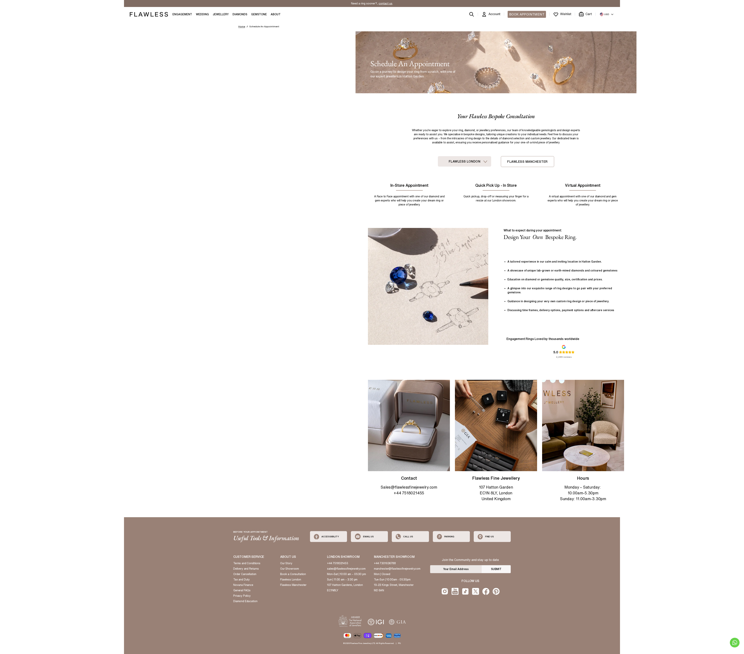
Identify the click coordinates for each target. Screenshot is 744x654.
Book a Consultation (293, 574)
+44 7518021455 (337, 563)
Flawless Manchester (293, 585)
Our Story (286, 563)
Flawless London (290, 579)
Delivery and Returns (246, 568)
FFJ (399, 643)
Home (241, 26)
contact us (385, 3)
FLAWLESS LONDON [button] (464, 161)
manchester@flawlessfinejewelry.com (397, 568)
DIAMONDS (239, 14)
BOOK (526, 14)
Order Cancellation (244, 574)
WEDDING (202, 14)
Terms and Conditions (246, 563)
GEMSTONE (259, 14)
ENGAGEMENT (182, 14)
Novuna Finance (243, 585)
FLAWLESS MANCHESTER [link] (527, 161)
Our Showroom (289, 568)
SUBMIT (496, 569)
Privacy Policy (242, 595)
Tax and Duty (241, 579)
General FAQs (242, 590)
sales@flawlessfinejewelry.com (346, 568)
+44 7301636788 (385, 563)
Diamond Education (245, 601)
